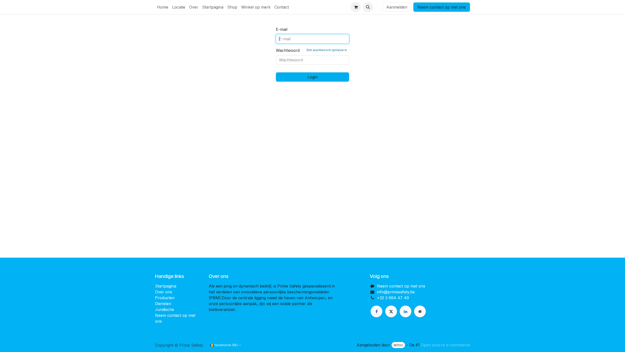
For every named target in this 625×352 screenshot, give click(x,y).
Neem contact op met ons (441, 7)
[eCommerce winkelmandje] (356, 7)
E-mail (281, 29)
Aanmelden (396, 7)
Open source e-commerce (445, 344)
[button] (368, 7)
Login (313, 77)
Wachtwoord (311, 50)
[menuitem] (162, 7)
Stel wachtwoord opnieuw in (326, 50)
